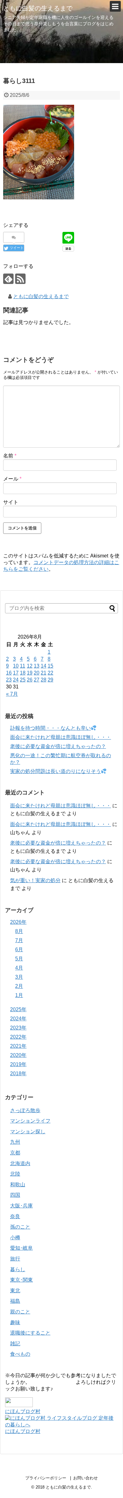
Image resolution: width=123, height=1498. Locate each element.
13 (36, 666)
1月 (19, 995)
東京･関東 (21, 1280)
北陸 (15, 1174)
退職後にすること (30, 1333)
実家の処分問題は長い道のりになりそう (55, 771)
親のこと (20, 1311)
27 (36, 679)
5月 (19, 958)
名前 (9, 455)
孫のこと (20, 1227)
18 (23, 672)
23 (9, 679)
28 (43, 679)
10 (16, 666)
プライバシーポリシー (45, 1478)
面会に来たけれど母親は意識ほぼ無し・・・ (60, 737)
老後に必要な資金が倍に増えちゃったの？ (58, 746)
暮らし (17, 1269)
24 (16, 679)
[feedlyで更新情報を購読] (8, 279)
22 (50, 672)
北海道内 (20, 1163)
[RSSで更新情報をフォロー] (20, 279)
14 (43, 666)
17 (16, 672)
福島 (15, 1301)
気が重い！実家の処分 (35, 880)
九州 (15, 1142)
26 (29, 679)
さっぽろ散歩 (25, 1110)
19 (29, 672)
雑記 (15, 1343)
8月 (19, 931)
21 (43, 672)
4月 (19, 967)
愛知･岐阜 (21, 1248)
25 (23, 679)
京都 (15, 1152)
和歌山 (17, 1184)
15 (50, 666)
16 (9, 672)
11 (22, 666)
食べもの (20, 1354)
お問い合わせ (85, 1478)
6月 (19, 949)
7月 (19, 940)
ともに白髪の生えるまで (38, 8)
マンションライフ (30, 1121)
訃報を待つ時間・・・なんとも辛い (50, 728)
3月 (19, 977)
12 (29, 666)
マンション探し (27, 1131)
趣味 (15, 1322)
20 (36, 672)
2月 (19, 986)
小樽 (15, 1237)
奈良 (15, 1216)
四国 (15, 1195)
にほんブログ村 (22, 1411)
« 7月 (12, 694)
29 (50, 679)
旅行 (15, 1258)
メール (12, 478)
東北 (15, 1290)
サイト (10, 502)
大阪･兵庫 (21, 1205)
